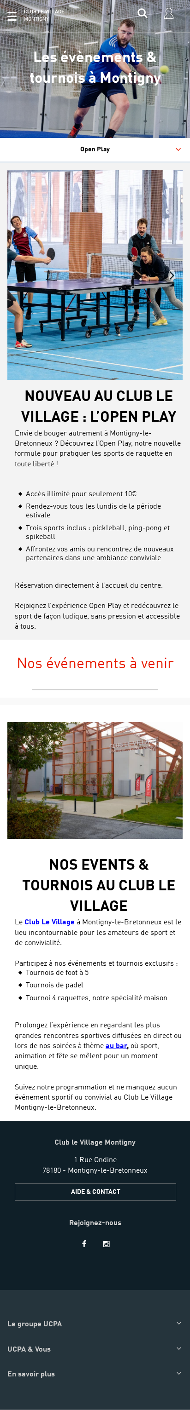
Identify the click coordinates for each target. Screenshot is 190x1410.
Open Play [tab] (95, 149)
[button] (12, 16)
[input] (142, 16)
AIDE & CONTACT (95, 1192)
